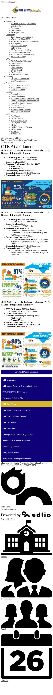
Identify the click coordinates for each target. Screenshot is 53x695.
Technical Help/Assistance (21, 110)
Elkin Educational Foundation (22, 54)
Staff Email (15, 116)
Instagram (23, 140)
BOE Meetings (17, 68)
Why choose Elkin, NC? (20, 39)
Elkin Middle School (19, 87)
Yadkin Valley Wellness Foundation (25, 41)
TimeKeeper (32, 140)
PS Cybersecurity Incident (21, 50)
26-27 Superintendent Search (22, 37)
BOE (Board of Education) (21, 61)
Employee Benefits (18, 123)
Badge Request (17, 118)
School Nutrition (17, 107)
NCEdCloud (16, 129)
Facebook (9, 140)
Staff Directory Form (19, 121)
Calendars (15, 28)
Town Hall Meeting (18, 57)
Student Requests (17, 94)
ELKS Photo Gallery (19, 46)
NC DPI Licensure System (21, 127)
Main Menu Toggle (8, 17)
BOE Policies (16, 72)
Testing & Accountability (20, 112)
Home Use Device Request (21, 103)
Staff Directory (16, 26)
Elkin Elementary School (20, 85)
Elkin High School (18, 90)
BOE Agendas (16, 63)
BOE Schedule (17, 70)
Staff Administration (18, 81)
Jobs (2, 140)
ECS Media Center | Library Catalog (25, 99)
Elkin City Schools (26, 10)
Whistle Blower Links (19, 74)
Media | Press (16, 43)
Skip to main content (9, 2)
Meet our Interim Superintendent (23, 24)
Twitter (16, 140)
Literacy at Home (17, 105)
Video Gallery (16, 48)
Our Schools (16, 30)
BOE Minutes (16, 65)
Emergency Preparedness (20, 52)
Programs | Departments (20, 79)
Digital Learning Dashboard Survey (25, 101)
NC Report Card (17, 32)
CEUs (13, 125)
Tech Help (15, 132)
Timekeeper (15, 134)
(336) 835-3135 (13, 465)
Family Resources (18, 96)
